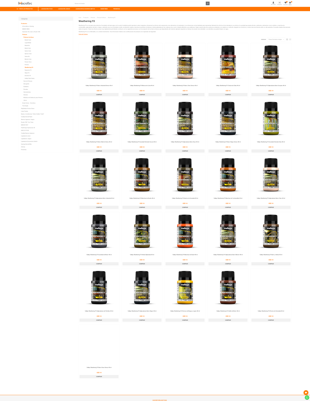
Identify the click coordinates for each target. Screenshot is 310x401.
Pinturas (24, 34)
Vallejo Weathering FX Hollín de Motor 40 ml (228, 311)
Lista (290, 39)
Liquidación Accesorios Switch (29, 141)
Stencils (25, 95)
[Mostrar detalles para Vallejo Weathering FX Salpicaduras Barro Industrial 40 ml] (99, 176)
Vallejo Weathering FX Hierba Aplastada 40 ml (142, 254)
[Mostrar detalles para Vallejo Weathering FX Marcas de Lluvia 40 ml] (142, 63)
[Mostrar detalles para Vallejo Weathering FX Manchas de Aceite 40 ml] (142, 176)
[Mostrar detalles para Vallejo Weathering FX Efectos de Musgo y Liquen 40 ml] (185, 288)
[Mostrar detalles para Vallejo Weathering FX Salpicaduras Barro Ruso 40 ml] (185, 119)
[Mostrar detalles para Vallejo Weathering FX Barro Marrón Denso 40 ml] (99, 119)
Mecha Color (28, 59)
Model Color (28, 40)
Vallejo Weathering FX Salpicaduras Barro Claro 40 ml (271, 198)
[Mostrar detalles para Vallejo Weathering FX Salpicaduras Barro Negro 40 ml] (142, 288)
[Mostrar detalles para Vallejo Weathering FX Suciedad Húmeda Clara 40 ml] (271, 119)
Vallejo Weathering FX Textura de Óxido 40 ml (228, 85)
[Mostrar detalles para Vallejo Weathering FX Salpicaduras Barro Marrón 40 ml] (228, 232)
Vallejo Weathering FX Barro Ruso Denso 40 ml (99, 367)
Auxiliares (26, 86)
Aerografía (26, 84)
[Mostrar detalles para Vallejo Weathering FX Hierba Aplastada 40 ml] (142, 232)
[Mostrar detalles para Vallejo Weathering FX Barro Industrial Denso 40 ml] (99, 63)
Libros (25, 100)
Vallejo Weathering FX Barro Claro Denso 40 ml (185, 85)
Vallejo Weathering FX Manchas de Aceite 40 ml (142, 198)
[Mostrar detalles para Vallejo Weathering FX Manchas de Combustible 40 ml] (228, 176)
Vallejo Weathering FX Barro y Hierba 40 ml (271, 254)
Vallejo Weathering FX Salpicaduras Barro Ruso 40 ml (185, 142)
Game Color (28, 51)
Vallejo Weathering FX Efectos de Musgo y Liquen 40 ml (185, 311)
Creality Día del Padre (26, 116)
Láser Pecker (24, 111)
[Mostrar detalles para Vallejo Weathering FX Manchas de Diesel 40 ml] (185, 232)
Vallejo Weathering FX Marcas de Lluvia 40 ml (142, 85)
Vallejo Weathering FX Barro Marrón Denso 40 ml (99, 142)
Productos (24, 23)
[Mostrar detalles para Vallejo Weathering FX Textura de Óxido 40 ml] (228, 63)
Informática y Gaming (28, 26)
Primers (27, 64)
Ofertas (23, 147)
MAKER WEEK (26, 29)
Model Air (27, 45)
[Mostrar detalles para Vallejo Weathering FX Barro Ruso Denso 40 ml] (99, 345)
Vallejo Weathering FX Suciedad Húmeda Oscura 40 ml (142, 142)
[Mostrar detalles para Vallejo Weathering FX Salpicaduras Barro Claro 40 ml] (271, 176)
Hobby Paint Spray (29, 78)
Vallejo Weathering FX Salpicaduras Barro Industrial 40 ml (99, 198)
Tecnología (25, 105)
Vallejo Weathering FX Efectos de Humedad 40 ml (271, 311)
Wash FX (27, 73)
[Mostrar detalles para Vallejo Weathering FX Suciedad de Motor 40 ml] (99, 232)
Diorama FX (28, 75)
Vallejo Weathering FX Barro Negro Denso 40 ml (228, 142)
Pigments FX (28, 70)
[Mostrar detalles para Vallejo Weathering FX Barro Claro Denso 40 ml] (185, 63)
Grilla (287, 39)
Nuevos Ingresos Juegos (27, 119)
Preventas (23, 149)
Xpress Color (28, 53)
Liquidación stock (25, 136)
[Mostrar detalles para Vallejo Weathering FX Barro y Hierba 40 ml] (271, 232)
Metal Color (28, 48)
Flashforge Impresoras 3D (28, 127)
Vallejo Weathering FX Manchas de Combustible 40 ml (228, 198)
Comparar (279, 4)
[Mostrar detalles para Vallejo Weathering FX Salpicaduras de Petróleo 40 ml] (99, 288)
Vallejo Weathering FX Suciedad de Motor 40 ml (99, 254)
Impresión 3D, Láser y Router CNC (31, 31)
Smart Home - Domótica (28, 103)
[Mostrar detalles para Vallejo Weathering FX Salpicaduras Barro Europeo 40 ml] (271, 63)
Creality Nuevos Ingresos (27, 133)
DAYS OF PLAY (25, 130)
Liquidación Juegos (26, 138)
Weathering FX (29, 67)
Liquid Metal (28, 42)
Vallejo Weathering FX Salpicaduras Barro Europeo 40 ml (271, 85)
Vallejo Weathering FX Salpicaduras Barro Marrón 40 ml (228, 254)
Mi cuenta (273, 4)
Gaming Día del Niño (26, 144)
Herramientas (27, 92)
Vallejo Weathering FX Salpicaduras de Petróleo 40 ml (99, 311)
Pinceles (25, 89)
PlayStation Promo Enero (27, 108)
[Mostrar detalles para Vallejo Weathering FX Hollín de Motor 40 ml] (228, 288)
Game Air (27, 56)
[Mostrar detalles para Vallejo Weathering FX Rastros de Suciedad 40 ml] (185, 176)
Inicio (80, 17)
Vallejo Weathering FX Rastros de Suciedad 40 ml (185, 198)
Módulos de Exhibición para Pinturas (33, 97)
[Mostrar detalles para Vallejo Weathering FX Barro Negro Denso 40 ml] (228, 119)
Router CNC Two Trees (27, 122)
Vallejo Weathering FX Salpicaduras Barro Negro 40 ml (142, 311)
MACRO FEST (24, 125)
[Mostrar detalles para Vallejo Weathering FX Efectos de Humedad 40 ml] (271, 288)
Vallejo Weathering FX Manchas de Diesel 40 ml (185, 254)
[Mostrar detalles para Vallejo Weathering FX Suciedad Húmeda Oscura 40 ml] (142, 119)
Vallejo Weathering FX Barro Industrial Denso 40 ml (99, 85)
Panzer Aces (28, 62)
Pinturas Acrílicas (28, 37)
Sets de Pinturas (27, 81)
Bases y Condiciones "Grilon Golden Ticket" (32, 114)
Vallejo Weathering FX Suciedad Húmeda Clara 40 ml (271, 142)
